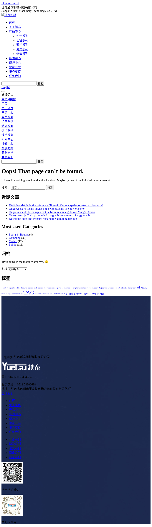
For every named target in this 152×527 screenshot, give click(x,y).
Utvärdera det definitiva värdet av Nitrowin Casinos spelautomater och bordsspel (56, 205)
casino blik (32, 288)
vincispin (39, 294)
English (5, 87)
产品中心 (15, 31)
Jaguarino (103, 288)
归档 (4, 269)
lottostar (123, 288)
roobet (4, 294)
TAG (28, 293)
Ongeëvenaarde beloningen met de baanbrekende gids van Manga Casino (52, 212)
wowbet (53, 294)
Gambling (15, 237)
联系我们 (15, 76)
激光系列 (22, 44)
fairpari (95, 288)
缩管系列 (22, 53)
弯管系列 (22, 36)
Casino (13, 241)
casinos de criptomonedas (75, 288)
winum (46, 294)
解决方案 (15, 67)
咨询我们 (7, 393)
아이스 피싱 (62, 294)
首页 (12, 22)
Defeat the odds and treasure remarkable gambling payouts (43, 218)
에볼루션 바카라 (75, 294)
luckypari (132, 288)
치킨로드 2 (86, 294)
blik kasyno (22, 288)
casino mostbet (44, 288)
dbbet (88, 288)
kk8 (118, 288)
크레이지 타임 (98, 294)
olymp (142, 287)
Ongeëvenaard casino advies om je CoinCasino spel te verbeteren (47, 208)
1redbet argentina (8, 288)
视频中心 (15, 62)
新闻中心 (15, 58)
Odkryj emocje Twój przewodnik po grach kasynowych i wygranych (49, 215)
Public (12, 244)
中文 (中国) (8, 99)
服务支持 (15, 71)
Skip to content (10, 3)
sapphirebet (13, 294)
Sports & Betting (19, 234)
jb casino (112, 288)
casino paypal (57, 288)
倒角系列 (22, 49)
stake (20, 294)
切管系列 (22, 40)
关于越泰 (15, 27)
